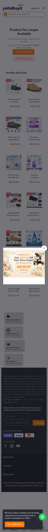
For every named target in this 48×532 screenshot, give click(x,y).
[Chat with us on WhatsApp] (42, 516)
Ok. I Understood (14, 524)
